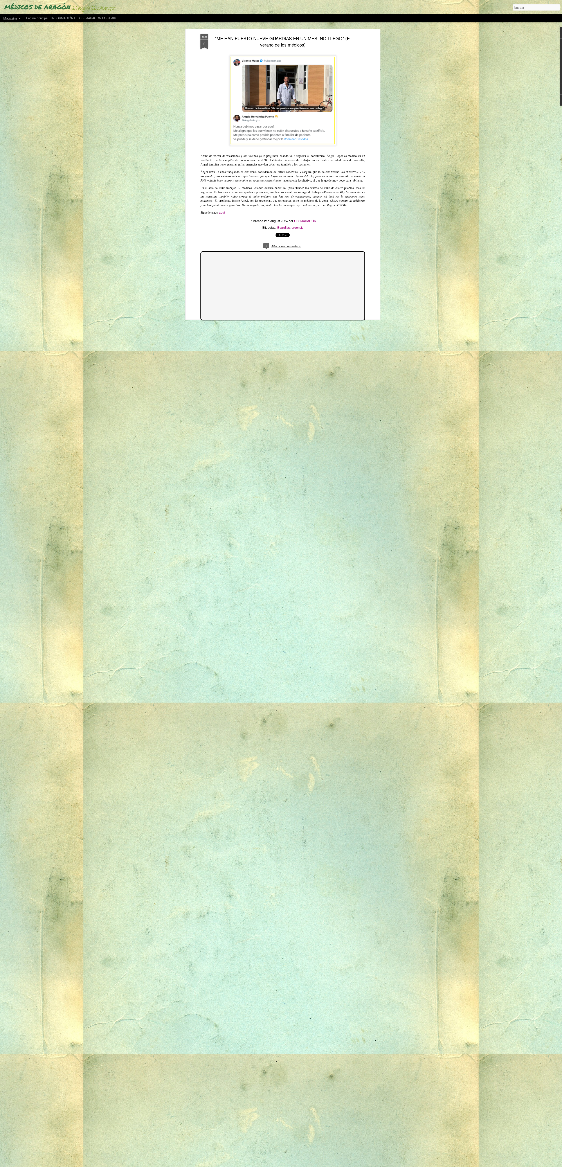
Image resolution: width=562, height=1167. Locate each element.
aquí (222, 212)
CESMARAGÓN (305, 221)
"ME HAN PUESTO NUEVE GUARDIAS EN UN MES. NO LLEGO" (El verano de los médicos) (283, 41)
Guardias (283, 227)
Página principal (37, 18)
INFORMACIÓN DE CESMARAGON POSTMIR (83, 18)
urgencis (297, 227)
